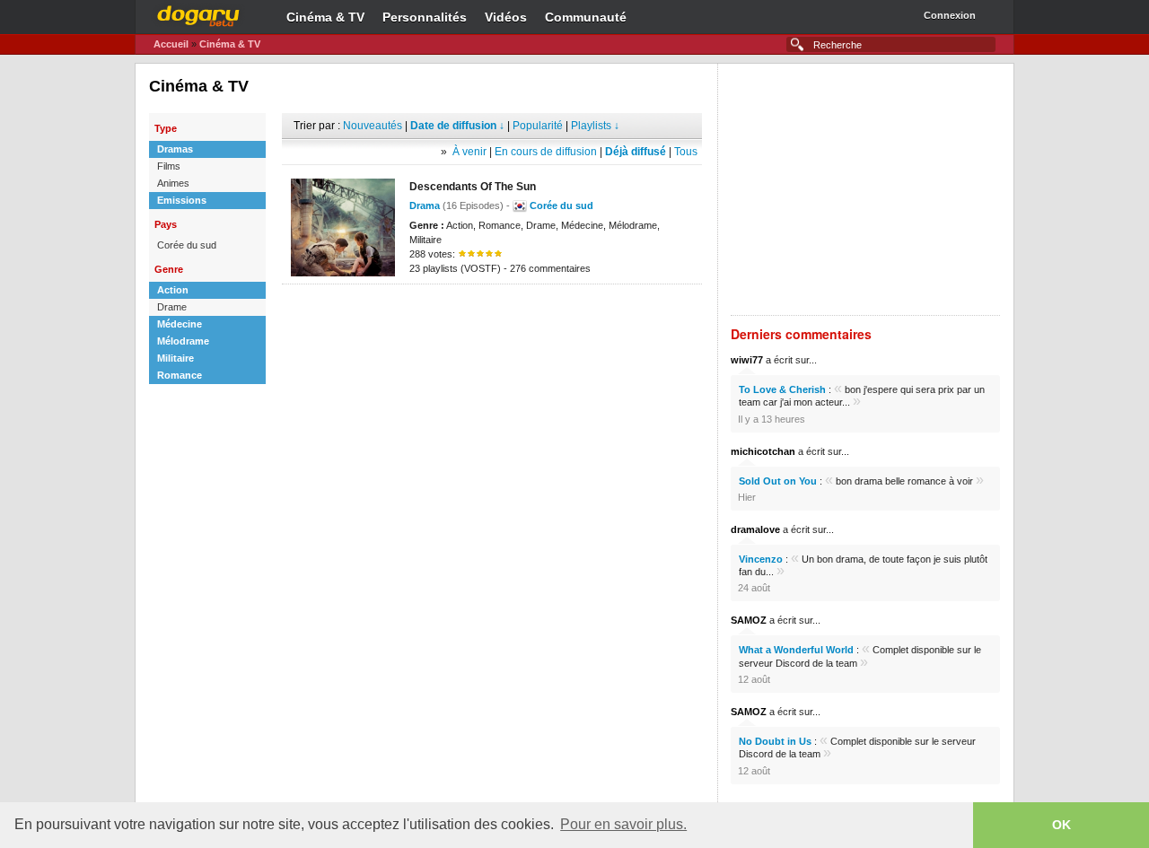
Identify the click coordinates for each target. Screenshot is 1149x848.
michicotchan (763, 451)
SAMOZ (749, 620)
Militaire (175, 358)
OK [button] (1061, 824)
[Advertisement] (492, 311)
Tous (685, 151)
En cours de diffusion (546, 151)
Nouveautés (372, 125)
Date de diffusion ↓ (457, 125)
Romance (179, 375)
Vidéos (506, 17)
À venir (469, 151)
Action (173, 289)
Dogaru (198, 13)
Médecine (179, 324)
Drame (172, 307)
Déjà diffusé (635, 151)
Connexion (950, 15)
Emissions (181, 200)
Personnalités (424, 17)
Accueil (171, 44)
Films (168, 166)
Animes (173, 183)
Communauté (586, 17)
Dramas (175, 149)
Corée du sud (186, 245)
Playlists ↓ (595, 125)
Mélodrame (183, 341)
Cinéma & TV (325, 17)
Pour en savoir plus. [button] (623, 824)
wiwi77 (747, 359)
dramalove (755, 529)
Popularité (538, 125)
